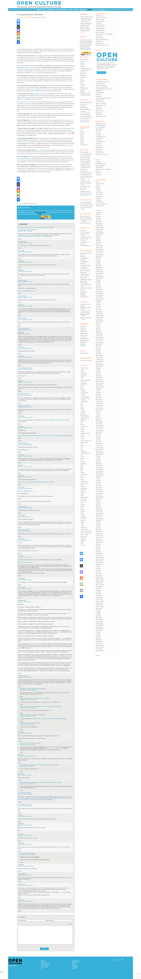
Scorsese (98, 187)
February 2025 (99, 245)
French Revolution (84, 276)
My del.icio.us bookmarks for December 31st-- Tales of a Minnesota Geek (39, 706)
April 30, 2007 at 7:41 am (25, 306)
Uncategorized (84, 529)
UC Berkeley (83, 527)
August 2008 (99, 608)
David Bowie (99, 145)
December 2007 (99, 623)
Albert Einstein (99, 90)
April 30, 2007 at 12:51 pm (25, 444)
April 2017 (98, 418)
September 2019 (100, 364)
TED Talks (83, 518)
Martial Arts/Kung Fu (85, 109)
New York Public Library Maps (86, 285)
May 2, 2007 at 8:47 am (24, 557)
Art (81, 378)
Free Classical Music (85, 311)
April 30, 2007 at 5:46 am (25, 252)
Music (82, 478)
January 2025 (99, 247)
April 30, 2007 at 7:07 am (25, 281)
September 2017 (100, 408)
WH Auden (98, 162)
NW (19, 555)
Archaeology (84, 373)
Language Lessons (85, 453)
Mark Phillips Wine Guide (37, 151)
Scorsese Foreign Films (101, 204)
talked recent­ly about (29, 102)
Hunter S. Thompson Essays (85, 178)
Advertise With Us (101, 72)
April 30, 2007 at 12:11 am (25, 231)
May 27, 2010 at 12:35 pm (27, 783)
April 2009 (98, 594)
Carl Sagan (98, 23)
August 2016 (99, 432)
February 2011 (99, 553)
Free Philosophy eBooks (86, 154)
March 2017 (98, 419)
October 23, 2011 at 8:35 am (26, 866)
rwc (19, 834)
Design (82, 408)
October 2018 (99, 385)
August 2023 (99, 278)
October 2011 (99, 539)
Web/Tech (83, 538)
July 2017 (98, 412)
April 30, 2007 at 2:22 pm (25, 456)
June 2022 (98, 304)
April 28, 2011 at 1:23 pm (25, 825)
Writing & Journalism (85, 93)
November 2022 (99, 295)
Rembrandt (83, 293)
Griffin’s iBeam (39, 170)
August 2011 (99, 542)
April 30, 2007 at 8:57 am (25, 330)
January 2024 (99, 269)
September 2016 (100, 430)
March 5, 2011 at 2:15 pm (25, 835)
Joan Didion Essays (85, 181)
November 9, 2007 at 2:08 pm (28, 690)
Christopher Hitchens (101, 136)
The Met (82, 254)
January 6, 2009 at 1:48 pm (27, 744)
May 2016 (98, 438)
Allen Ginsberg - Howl (101, 105)
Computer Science (84, 70)
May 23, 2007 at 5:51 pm (24, 602)
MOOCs (82, 472)
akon (19, 773)
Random (83, 504)
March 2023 (98, 288)
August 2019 (99, 366)
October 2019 (99, 363)
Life (81, 460)
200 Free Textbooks (85, 28)
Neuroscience (84, 481)
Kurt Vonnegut (83, 335)
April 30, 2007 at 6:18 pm (25, 488)
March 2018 (98, 397)
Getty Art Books (84, 283)
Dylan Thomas (99, 111)
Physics (82, 86)
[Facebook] (46, 23)
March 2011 (98, 551)
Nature (82, 479)
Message (71, 923)
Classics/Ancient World (85, 68)
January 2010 (99, 577)
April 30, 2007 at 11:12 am (25, 395)
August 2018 (99, 388)
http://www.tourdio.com (25, 562)
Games (82, 428)
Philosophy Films (100, 205)
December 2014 (99, 469)
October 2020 (99, 341)
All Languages (83, 144)
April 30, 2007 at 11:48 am (25, 407)
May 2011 (98, 548)
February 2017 (99, 421)
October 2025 (99, 231)
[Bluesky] (46, 20)
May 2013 (98, 504)
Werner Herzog (99, 193)
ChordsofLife (21, 443)
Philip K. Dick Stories (85, 157)
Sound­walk (47, 102)
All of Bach (83, 306)
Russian (82, 141)
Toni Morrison (83, 337)
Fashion (82, 421)
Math (81, 82)
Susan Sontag (99, 202)
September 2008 (100, 606)
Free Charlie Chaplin (85, 114)
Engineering (83, 75)
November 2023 (99, 273)
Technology (29, 17)
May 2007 (98, 636)
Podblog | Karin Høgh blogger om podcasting (31, 688)
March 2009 (98, 595)
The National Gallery (85, 265)
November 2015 (99, 449)
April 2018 (98, 396)
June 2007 (98, 634)
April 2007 (98, 638)
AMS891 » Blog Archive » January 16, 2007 (31, 714)
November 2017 (99, 405)
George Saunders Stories (86, 176)
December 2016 (99, 425)
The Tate (82, 263)
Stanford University (85, 270)
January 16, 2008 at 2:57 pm (27, 716)
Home (42, 960)
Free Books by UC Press (86, 193)
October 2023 (99, 275)
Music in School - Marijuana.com (29, 743)
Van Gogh (82, 295)
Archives (83, 376)
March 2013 (98, 507)
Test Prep (82, 243)
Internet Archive (84, 442)
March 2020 (98, 353)
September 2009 (100, 584)
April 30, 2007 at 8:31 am (25, 319)
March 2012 (98, 529)
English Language (85, 415)
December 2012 (99, 513)
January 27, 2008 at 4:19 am (27, 724)
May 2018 (98, 394)
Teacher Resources (85, 242)
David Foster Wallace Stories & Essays (85, 161)
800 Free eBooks (84, 27)
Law (82, 454)
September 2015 (100, 452)
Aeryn (19, 250)
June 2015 (98, 458)
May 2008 (98, 614)
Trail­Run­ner (37, 89)
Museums (83, 476)
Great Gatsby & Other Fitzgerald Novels (85, 166)
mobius (20, 538)
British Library (83, 272)
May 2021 (98, 328)
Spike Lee (98, 171)
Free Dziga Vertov (84, 120)
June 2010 (98, 568)
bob (19, 815)
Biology (82, 63)
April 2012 (98, 528)
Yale (82, 543)
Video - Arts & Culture (86, 531)
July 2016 (98, 434)
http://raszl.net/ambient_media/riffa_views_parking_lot (35, 236)
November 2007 (99, 625)
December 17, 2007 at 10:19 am (28, 699)
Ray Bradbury (83, 331)
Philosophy (83, 84)
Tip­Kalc (39, 115)
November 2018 (99, 383)
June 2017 (98, 414)
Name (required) (49, 920)
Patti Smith (98, 130)
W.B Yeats (98, 107)
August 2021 (99, 322)
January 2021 (99, 335)
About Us (43, 961)
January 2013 (99, 511)
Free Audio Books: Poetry (86, 205)
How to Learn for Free (86, 440)
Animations (83, 111)
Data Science (83, 72)
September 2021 (100, 320)
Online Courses (84, 483)
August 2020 (99, 344)
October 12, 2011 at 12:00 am (28, 854)
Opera (82, 485)
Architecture (83, 375)
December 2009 (99, 579)
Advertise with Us (45, 963)
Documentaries (84, 107)
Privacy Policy (44, 965)
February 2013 (99, 509)
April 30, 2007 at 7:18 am (25, 297)
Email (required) (21, 920)
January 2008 (99, 621)
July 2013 (98, 500)
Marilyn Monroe (99, 151)
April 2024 (98, 264)
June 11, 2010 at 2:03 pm (25, 806)
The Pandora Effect (23, 368)
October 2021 (99, 319)
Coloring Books (84, 297)
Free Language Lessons (86, 237)
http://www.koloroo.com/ (25, 491)
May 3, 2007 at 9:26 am (24, 579)
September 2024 (100, 255)
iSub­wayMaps (37, 93)
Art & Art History (84, 59)
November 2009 (99, 581)
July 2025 (98, 236)
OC (19, 203)
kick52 (20, 347)
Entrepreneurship (85, 417)
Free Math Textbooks (85, 223)
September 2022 (100, 299)
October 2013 (99, 495)
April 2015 (98, 462)
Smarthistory (83, 291)
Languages (75, 965)
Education (83, 414)
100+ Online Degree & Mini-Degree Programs (86, 19)
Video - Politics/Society (86, 532)
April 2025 (98, 242)
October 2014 (99, 473)
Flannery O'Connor (100, 101)
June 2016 (98, 436)
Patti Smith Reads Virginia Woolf (104, 89)
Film (82, 423)
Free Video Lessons (85, 232)
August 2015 (99, 454)
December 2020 (99, 337)
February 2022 (99, 311)
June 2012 (98, 524)
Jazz (82, 447)
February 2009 (99, 597)
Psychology (83, 89)
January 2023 (99, 291)
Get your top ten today (26, 853)
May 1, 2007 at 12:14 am (24, 517)
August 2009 (99, 586)
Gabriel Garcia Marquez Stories (86, 183)
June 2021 (98, 326)
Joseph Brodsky (99, 138)
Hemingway (83, 326)
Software (83, 511)
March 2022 (98, 310)
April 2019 (98, 374)
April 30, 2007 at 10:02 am (25, 369)
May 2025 (98, 240)
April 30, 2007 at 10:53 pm (25, 507)
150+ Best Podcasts (85, 25)
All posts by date (84, 353)
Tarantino (98, 185)
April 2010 (98, 572)
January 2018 (99, 401)
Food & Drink (84, 426)
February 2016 (99, 443)
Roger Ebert (99, 200)
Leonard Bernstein (100, 28)
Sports (82, 513)
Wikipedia (83, 540)
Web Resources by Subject (84, 234)
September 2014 (100, 474)
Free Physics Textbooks (86, 218)
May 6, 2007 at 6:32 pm (24, 588)
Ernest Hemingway (100, 125)
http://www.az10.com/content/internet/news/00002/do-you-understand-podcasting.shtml (45, 435)
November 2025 (99, 229)
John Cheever (99, 114)
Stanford (83, 515)
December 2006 (99, 645)
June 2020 (98, 348)
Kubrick (97, 182)
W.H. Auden (98, 140)
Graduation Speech (85, 433)
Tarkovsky (98, 189)
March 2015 (98, 463)
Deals (82, 407)
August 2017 (99, 410)
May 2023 (98, 284)
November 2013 (99, 493)
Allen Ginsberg (99, 129)
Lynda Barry (98, 173)
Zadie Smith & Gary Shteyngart (103, 169)
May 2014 (98, 482)
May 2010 (98, 570)
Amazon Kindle (84, 368)
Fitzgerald (82, 328)
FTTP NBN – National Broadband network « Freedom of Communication (39, 782)
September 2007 (100, 628)
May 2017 (98, 416)
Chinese (82, 132)
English (82, 134)
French (82, 136)
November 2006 (99, 647)
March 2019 (98, 375)
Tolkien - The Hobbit (100, 103)
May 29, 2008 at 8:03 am (25, 733)
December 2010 (99, 557)
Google (82, 431)
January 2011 (99, 555)
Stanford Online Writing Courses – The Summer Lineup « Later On (37, 764)
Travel (82, 524)
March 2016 (98, 441)
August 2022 (99, 300)
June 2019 (98, 370)
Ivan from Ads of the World (26, 229)
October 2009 (99, 583)
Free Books (83, 230)
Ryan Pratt (21, 280)
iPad (82, 444)
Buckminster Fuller (100, 32)
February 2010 (99, 575)
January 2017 (99, 423)
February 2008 (99, 619)
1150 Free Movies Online (86, 102)
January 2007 (99, 643)
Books (82, 387)
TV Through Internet (23, 804)
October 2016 (99, 429)
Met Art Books (83, 281)
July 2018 (98, 390)
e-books (83, 410)
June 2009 (98, 590)
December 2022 (99, 293)
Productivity (83, 499)
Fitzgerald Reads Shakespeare (103, 98)
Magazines (83, 463)
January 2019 (99, 379)
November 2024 (99, 251)
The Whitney (83, 267)
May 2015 (98, 460)
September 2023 (100, 277)
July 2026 (98, 214)
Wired (23, 69)
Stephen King (83, 188)
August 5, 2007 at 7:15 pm (25, 677)
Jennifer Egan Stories (85, 174)
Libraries (83, 458)
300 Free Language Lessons (85, 31)
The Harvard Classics (85, 155)
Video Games (84, 536)
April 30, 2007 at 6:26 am (25, 262)
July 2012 (98, 522)
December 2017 (99, 403)
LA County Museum (85, 269)
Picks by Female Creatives (102, 154)
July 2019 (98, 368)
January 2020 (99, 357)
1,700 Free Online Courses (86, 16)
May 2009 (98, 592)
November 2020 (99, 339)
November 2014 (99, 471)
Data (82, 405)
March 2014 (98, 485)
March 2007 (98, 639)
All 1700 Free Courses (85, 95)
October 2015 (99, 451)
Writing (82, 541)
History (82, 79)
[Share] (46, 42)
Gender (82, 430)
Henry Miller (98, 134)
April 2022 (98, 308)
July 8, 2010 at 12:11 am (24, 816)
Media (82, 469)
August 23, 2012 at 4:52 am (25, 885)
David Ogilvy (83, 342)
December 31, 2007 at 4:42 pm (28, 708)
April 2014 (98, 484)
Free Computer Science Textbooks (86, 220)
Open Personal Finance (86, 360)
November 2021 (99, 317)
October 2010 (99, 561)
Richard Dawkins (100, 30)
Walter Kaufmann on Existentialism (104, 34)
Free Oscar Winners (85, 122)
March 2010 (98, 573)
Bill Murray (98, 94)
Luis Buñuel (98, 198)
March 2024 (98, 266)
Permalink (24, 203)
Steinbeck (82, 344)
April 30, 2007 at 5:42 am (25, 243)
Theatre (82, 522)
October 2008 (99, 605)
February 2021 (99, 333)
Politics (82, 495)
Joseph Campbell (100, 21)
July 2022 (98, 302)
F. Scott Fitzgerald (100, 127)
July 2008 (98, 610)
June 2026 (98, 216)
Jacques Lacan (99, 36)
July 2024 (98, 258)
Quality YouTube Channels (84, 239)
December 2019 (99, 359)
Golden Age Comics (85, 191)
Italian (81, 139)
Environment (83, 77)
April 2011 (98, 550)
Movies (74, 964)
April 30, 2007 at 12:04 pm (25, 417)
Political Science (84, 88)
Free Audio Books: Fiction (86, 204)
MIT (81, 470)
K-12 (82, 449)
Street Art (82, 289)
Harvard (83, 435)
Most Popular (24, 17)
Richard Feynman (100, 19)
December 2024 (99, 249)
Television (83, 520)
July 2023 (98, 280)
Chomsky (82, 189)
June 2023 (98, 282)
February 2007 (99, 641)
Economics (83, 73)
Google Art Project (84, 274)
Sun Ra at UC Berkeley (101, 17)
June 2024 (98, 260)
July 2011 (98, 544)
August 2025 (99, 234)
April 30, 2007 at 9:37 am (25, 348)
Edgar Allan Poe (84, 171)
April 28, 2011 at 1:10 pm (25, 844)
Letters (82, 456)
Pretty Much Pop (85, 497)
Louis (19, 454)
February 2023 (99, 289)
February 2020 (99, 355)
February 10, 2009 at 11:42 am (26, 756)
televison (20, 296)
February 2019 (99, 377)
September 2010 (100, 562)
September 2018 (100, 386)
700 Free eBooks (84, 152)
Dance (82, 403)
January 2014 (99, 489)
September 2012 (100, 518)
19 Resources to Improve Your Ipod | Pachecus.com (33, 698)
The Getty (82, 256)
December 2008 (99, 601)
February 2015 (99, 465)
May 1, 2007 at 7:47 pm (24, 531)
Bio (42, 968)
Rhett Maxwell (22, 394)
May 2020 (98, 350)
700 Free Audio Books (85, 202)
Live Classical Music (85, 312)
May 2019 (98, 372)
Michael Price (22, 529)
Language (83, 451)
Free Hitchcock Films (85, 113)
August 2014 (99, 476)
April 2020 (98, 352)
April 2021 (98, 330)
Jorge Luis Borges (100, 26)
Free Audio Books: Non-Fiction (86, 208)
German (82, 137)
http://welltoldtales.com (58, 420)
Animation (83, 369)
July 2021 (98, 324)
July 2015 (98, 456)
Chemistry (82, 66)
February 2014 (99, 487)
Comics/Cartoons (85, 396)
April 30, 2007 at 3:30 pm (25, 477)
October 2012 (99, 517)
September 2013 (100, 496)
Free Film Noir (83, 104)
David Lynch (98, 191)
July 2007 (98, 632)
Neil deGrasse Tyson (101, 123)
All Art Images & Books (86, 253)
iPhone (82, 446)
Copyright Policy (45, 964)
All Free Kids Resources (86, 245)
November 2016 (99, 427)
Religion (82, 91)
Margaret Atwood (84, 340)
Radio (82, 502)
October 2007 (99, 627)
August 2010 (99, 564)
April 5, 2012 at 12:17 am (24, 875)
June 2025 (98, 238)
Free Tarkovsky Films (85, 118)
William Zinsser (84, 333)
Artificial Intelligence (85, 380)
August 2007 (99, 630)
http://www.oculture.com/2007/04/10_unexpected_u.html (47, 718)
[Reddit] (46, 33)
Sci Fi (82, 508)
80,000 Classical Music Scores (85, 308)
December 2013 (99, 491)
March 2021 (98, 331)
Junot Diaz (98, 174)
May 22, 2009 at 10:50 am (27, 766)
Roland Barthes (99, 37)
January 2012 (99, 533)
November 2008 (99, 603)
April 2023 (98, 286)
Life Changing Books (85, 195)
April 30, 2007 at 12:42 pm (25, 428)
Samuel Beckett (99, 147)
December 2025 (99, 227)
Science (82, 509)
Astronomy (83, 61)
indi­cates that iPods (30, 57)
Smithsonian (83, 260)
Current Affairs (84, 401)
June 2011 (98, 546)
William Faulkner (100, 100)
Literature (82, 81)
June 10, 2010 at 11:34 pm (25, 794)
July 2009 (98, 588)
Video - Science (84, 534)
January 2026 (99, 225)
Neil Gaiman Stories (85, 159)
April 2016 (98, 440)
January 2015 (99, 467)
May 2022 (98, 306)
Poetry (82, 493)
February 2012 (99, 531)
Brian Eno (98, 132)
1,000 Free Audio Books (86, 23)
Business (82, 65)
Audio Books (84, 384)
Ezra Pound (98, 109)
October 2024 (99, 253)
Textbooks (75, 967)
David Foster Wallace (101, 116)
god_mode (21, 506)
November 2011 (99, 537)
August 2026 (99, 212)
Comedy (83, 394)
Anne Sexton (99, 112)
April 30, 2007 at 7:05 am (25, 271)
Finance (82, 424)
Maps (82, 465)
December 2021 (99, 315)
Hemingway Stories (85, 164)
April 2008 (98, 616)
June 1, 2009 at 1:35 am (24, 775)
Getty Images (83, 277)
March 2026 (98, 222)
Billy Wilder (83, 346)
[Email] (46, 39)
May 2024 (98, 262)
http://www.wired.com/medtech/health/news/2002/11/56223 (36, 482)
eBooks (74, 968)
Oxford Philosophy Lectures (102, 45)
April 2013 (98, 506)
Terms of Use (44, 967)
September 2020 (100, 342)
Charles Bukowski (100, 92)
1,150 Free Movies (84, 21)
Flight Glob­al (47, 120)
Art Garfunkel (99, 149)
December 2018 (99, 381)
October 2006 (99, 649)
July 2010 (98, 566)
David (19, 356)
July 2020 (98, 346)
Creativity (83, 400)
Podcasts (83, 492)
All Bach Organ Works (85, 304)
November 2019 (99, 361)
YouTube (83, 545)
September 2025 (100, 233)
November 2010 (99, 559)
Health (82, 437)
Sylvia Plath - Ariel (100, 83)
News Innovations (23, 792)
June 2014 (98, 480)
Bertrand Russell (100, 43)
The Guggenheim (84, 261)
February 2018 (99, 399)
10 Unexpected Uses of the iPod (30, 14)
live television (22, 328)
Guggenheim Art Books (86, 279)
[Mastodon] (46, 30)
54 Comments (43, 17)
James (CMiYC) (22, 405)
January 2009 (99, 599)
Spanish (82, 143)
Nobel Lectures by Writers (102, 39)
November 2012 (99, 515)
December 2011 (99, 535)
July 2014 (98, 478)
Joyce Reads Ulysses (101, 85)
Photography (84, 488)
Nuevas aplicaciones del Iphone (28, 723)
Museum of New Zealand (86, 288)
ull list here (25, 97)
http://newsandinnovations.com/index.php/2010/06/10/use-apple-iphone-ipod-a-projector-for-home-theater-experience (45, 798)
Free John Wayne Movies (86, 116)
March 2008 (98, 617)
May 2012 (98, 526)
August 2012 (99, 520)
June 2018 (98, 392)
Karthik (20, 578)
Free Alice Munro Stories (86, 172)
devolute (20, 318)
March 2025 (98, 244)
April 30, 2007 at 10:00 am (25, 357)
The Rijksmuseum (84, 258)
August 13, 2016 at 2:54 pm (25, 901)
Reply (19, 239)
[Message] (46, 36)
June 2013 (98, 502)
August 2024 (99, 256)
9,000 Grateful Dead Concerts (85, 315)
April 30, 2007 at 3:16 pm (25, 466)
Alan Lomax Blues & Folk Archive (86, 318)
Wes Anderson (99, 196)
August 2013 (99, 498)
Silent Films (83, 106)
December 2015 (99, 447)
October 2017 (99, 407)
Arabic (81, 130)
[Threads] (46, 27)
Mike (19, 305)
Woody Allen (99, 194)
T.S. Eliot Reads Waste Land (102, 81)
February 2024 (99, 267)
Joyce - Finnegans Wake (102, 87)
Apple (82, 371)
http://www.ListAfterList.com (26, 291)
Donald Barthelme (100, 141)
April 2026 (98, 220)
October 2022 (99, 297)
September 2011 (100, 540)
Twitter (82, 525)
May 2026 (98, 218)
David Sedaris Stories (85, 186)
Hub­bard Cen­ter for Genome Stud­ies (30, 67)
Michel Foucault (99, 15)
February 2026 (99, 223)
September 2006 (100, 650)
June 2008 (98, 612)
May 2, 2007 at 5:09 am (24, 540)
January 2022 (99, 313)
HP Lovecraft (83, 169)
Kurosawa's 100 (99, 183)
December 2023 (99, 271)
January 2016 (99, 445)
